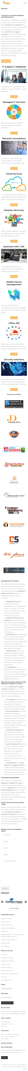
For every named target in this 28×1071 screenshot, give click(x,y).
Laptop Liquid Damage (8, 928)
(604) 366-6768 (6, 989)
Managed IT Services (14, 102)
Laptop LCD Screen (7, 925)
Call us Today (6, 61)
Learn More (14, 96)
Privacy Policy (16, 1067)
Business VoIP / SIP (14, 246)
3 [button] (12, 908)
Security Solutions (14, 359)
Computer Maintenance (8, 940)
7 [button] (18, 908)
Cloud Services (14, 174)
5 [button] (15, 908)
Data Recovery (5, 943)
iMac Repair (4, 931)
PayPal (4, 1057)
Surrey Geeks (13, 1064)
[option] (14, 901)
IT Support (4, 954)
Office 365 (14, 323)
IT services (22, 706)
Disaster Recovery (14, 210)
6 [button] (16, 908)
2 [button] (11, 908)
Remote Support (7, 1002)
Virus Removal (5, 946)
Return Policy (7, 1067)
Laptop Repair (5, 921)
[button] (2, 902)
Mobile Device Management (14, 283)
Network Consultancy (14, 138)
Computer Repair (6, 918)
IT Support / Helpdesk (14, 66)
